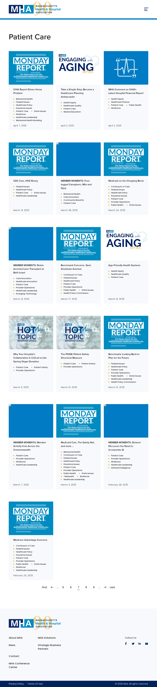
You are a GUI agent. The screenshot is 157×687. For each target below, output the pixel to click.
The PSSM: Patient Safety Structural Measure (75, 356)
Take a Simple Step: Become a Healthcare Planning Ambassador (77, 93)
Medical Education (72, 112)
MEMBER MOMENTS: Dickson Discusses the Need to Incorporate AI (124, 446)
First (44, 587)
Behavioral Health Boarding (29, 120)
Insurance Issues (24, 108)
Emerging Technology (26, 294)
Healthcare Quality (72, 106)
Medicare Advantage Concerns (30, 540)
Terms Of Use (35, 683)
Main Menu (146, 9)
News (12, 645)
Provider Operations (120, 202)
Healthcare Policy (24, 105)
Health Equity (70, 103)
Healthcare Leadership (26, 117)
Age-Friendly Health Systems (124, 265)
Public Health (135, 105)
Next (105, 587)
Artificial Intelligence (120, 468)
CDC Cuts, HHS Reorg (25, 181)
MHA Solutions (47, 638)
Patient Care (22, 111)
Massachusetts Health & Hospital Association (35, 9)
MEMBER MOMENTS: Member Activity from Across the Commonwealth (29, 446)
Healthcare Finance (120, 102)
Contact (14, 656)
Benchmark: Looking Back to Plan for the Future (123, 356)
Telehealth (69, 476)
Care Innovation (71, 197)
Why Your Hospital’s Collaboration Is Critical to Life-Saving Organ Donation (30, 357)
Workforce (21, 114)
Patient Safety (41, 367)
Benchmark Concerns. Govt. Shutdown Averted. (76, 267)
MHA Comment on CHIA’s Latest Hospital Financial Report (126, 91)
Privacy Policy (16, 683)
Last (112, 587)
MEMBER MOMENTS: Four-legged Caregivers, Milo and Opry (76, 184)
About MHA (16, 638)
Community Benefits (74, 200)
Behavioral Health (24, 99)
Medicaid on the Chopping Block (126, 181)
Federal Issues (23, 102)
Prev (52, 587)
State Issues (40, 111)
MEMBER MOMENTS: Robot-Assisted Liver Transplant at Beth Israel (28, 268)
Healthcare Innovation (26, 281)
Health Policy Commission (76, 293)
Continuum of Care (120, 187)
